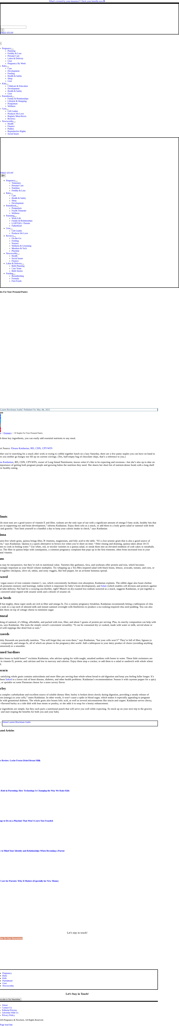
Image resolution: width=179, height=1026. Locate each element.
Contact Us (7, 1007)
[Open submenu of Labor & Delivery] (23, 264)
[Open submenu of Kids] (7, 84)
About (5, 1005)
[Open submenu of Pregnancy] (12, 49)
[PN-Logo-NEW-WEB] (89, 24)
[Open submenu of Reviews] (15, 236)
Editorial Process (9, 1010)
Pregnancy (7, 433)
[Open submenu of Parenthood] (13, 96)
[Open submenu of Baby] (8, 66)
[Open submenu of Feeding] (14, 274)
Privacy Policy (8, 1015)
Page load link (6, 1024)
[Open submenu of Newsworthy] (18, 254)
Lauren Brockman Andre (11, 409)
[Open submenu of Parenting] (15, 216)
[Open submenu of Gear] (7, 109)
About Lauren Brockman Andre (16, 722)
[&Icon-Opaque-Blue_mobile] (78, 170)
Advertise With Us (10, 1012)
